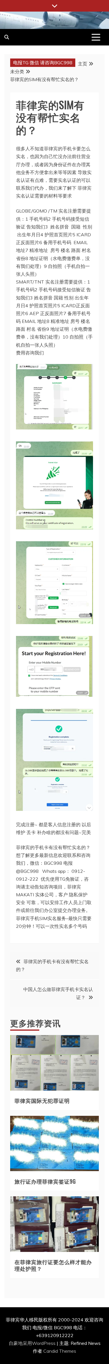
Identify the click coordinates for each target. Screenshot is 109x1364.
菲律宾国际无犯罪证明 (42, 1100)
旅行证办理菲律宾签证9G (45, 1181)
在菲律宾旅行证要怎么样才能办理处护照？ (53, 1265)
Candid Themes (59, 1351)
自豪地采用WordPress (33, 1343)
